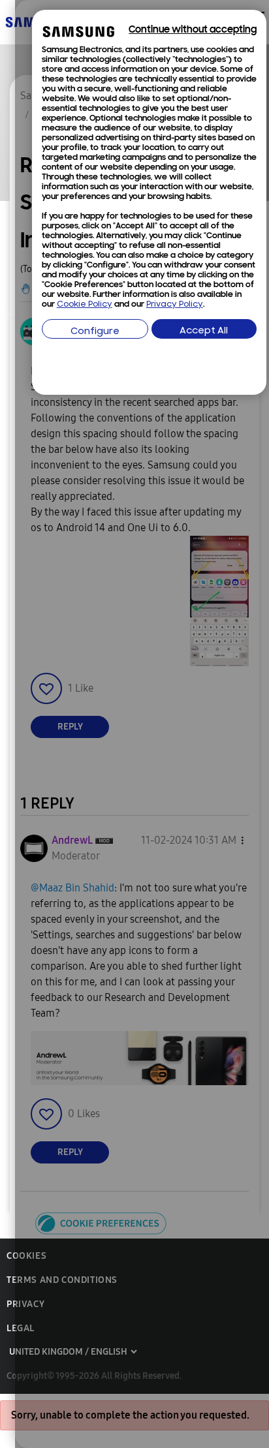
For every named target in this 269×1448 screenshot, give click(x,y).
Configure (95, 332)
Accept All (204, 331)
